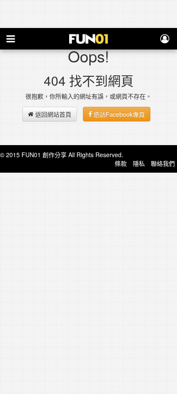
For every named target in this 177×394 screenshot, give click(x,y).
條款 (121, 163)
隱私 (139, 163)
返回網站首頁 (52, 114)
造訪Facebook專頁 (118, 114)
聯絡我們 (163, 163)
